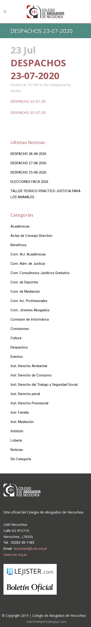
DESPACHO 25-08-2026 (28, 172)
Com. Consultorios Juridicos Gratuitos (40, 273)
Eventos (16, 357)
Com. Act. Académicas (28, 254)
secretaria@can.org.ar (30, 549)
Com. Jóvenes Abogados (29, 310)
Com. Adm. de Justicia (27, 264)
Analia (15, 91)
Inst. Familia (19, 412)
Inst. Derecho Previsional (29, 403)
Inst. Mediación (22, 422)
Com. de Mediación (25, 291)
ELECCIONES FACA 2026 (29, 182)
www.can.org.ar (15, 555)
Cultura (15, 338)
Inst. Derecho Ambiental (28, 366)
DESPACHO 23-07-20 (28, 112)
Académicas (20, 226)
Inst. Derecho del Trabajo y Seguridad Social (43, 384)
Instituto (16, 431)
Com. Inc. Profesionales (28, 301)
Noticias (16, 450)
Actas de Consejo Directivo (31, 236)
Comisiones (19, 329)
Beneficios (18, 245)
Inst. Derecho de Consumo (31, 375)
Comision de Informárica (29, 319)
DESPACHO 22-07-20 (28, 101)
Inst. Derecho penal (25, 394)
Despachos (19, 347)
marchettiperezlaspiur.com (46, 621)
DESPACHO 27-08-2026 (28, 163)
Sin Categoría (55, 85)
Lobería (16, 440)
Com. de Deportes (24, 282)
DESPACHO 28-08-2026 (28, 154)
